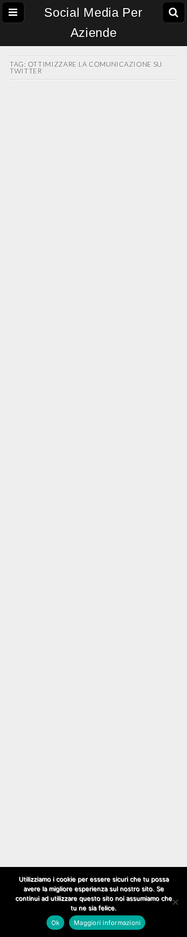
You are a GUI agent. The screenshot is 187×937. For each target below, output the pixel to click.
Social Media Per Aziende (93, 22)
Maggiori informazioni (107, 922)
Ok (55, 922)
